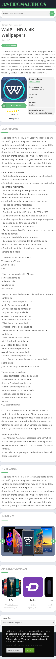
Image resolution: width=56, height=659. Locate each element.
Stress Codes (34, 81)
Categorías (5, 618)
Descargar (16, 105)
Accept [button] (30, 650)
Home (4, 25)
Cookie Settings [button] (14, 650)
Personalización (15, 25)
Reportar (15, 118)
